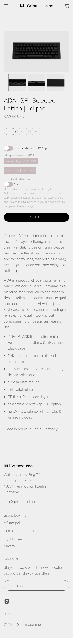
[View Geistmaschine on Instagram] (7, 601)
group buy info (15, 515)
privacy (9, 546)
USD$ (7, 614)
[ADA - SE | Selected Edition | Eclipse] (17, 82)
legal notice (13, 538)
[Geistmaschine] (36, 6)
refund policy (14, 523)
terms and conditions (20, 530)
